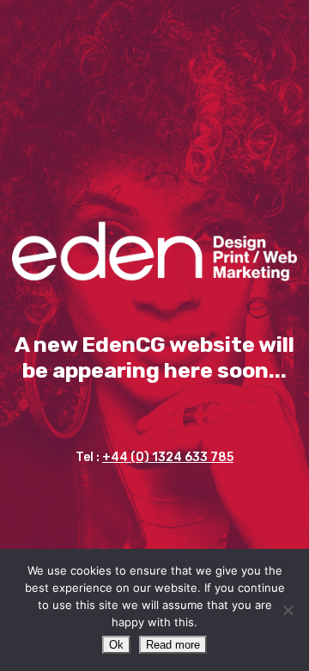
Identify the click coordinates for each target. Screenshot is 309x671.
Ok (116, 644)
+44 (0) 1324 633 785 (167, 457)
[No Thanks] (287, 610)
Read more (173, 644)
